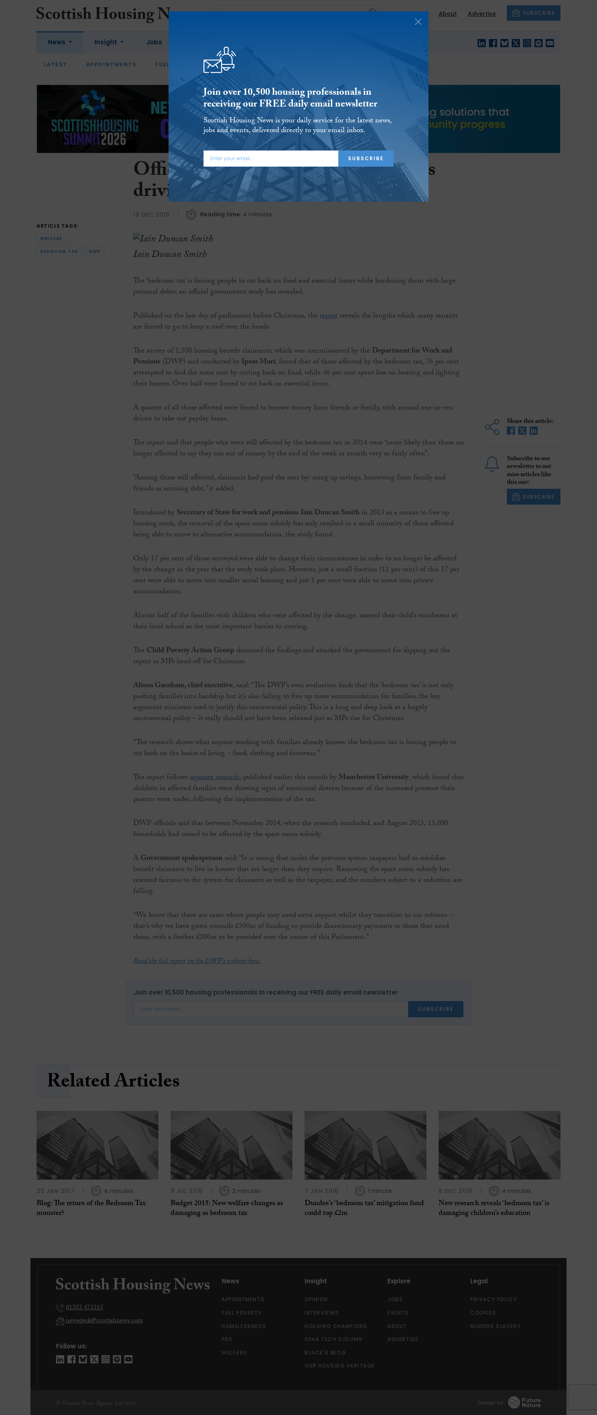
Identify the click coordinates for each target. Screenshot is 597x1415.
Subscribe (366, 158)
